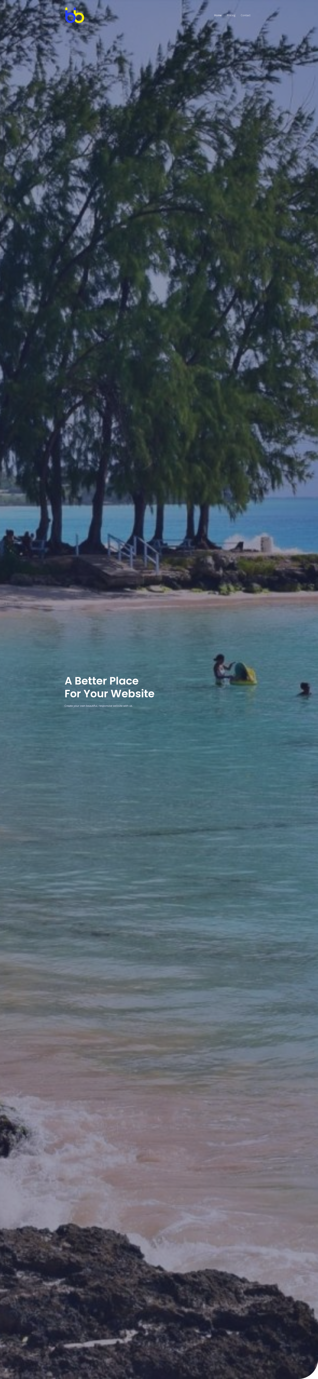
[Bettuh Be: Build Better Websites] (74, 15)
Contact (245, 15)
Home (218, 15)
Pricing (231, 15)
